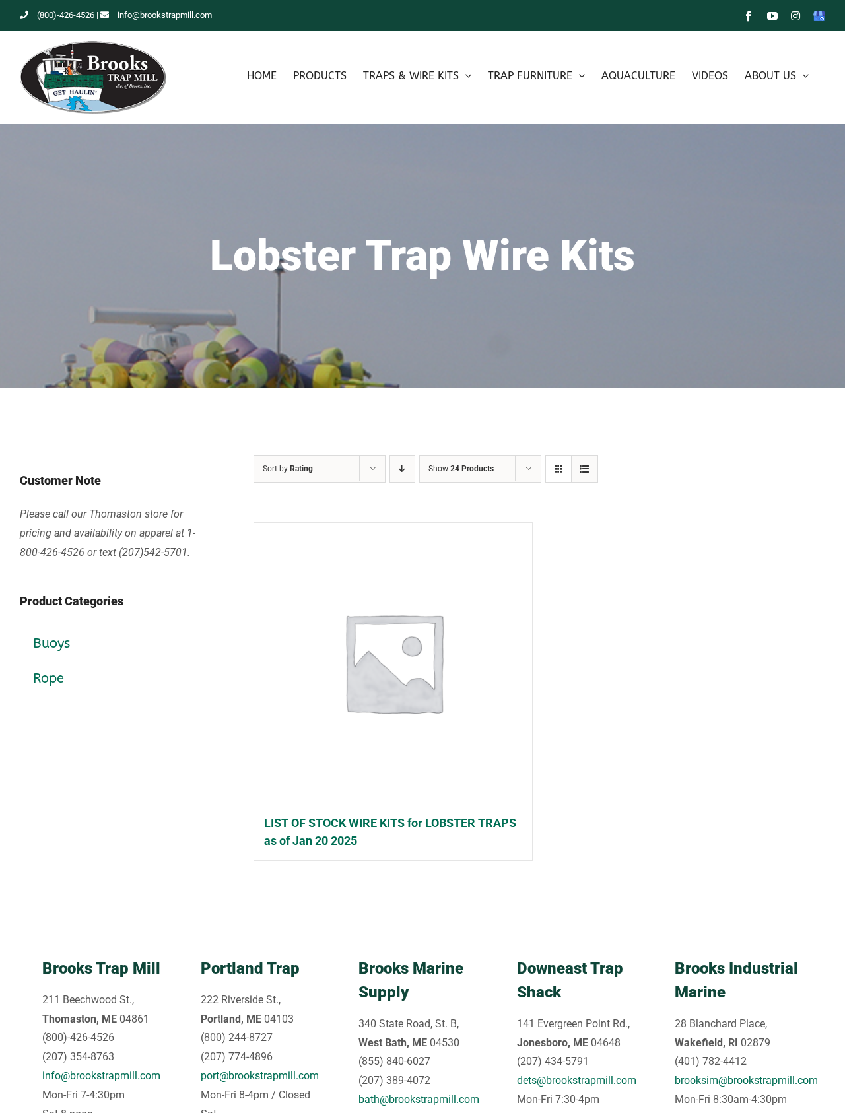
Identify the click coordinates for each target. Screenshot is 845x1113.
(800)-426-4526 (65, 15)
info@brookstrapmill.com (165, 15)
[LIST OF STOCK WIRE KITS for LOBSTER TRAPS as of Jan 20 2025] (393, 662)
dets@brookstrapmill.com (576, 1080)
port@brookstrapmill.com (260, 1075)
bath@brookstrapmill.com (418, 1099)
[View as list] (584, 469)
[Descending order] (402, 469)
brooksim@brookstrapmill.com (746, 1080)
